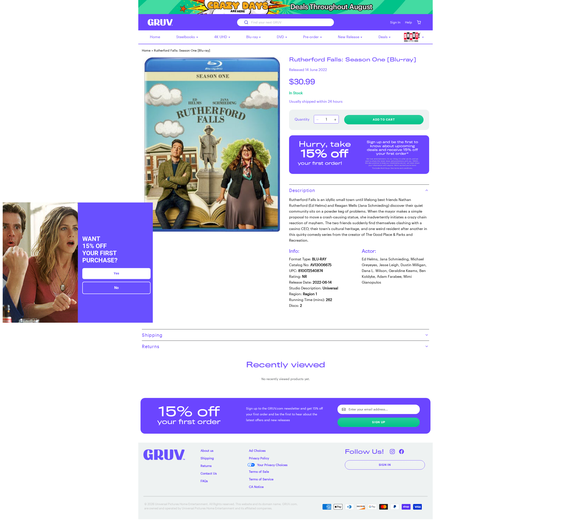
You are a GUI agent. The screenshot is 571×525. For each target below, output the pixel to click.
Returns (206, 466)
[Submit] (246, 22)
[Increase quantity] (335, 119)
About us (207, 450)
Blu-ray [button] (252, 37)
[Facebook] (401, 451)
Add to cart (384, 119)
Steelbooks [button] (186, 37)
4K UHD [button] (221, 37)
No (116, 288)
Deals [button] (384, 37)
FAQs (204, 481)
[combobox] (285, 22)
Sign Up (378, 422)
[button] (418, 22)
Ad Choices (257, 450)
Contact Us (209, 473)
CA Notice (256, 487)
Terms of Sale (259, 471)
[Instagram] (392, 451)
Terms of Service (261, 479)
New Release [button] (349, 37)
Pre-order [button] (311, 37)
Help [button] (408, 22)
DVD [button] (281, 37)
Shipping (207, 458)
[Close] (147, 207)
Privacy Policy (259, 458)
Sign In (385, 464)
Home (155, 37)
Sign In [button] (395, 22)
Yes (116, 273)
